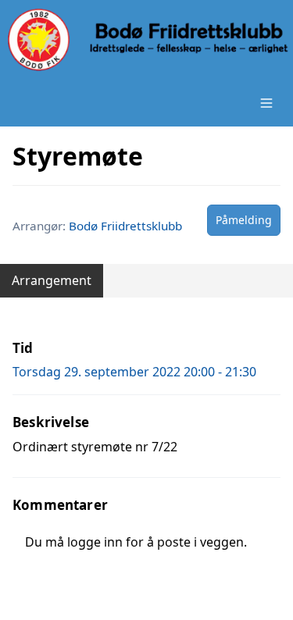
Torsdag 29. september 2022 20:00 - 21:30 (134, 371)
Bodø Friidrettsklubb (125, 225)
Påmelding (244, 219)
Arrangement (51, 280)
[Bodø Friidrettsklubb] (146, 40)
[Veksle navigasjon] (266, 103)
